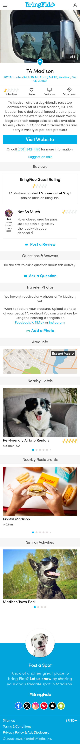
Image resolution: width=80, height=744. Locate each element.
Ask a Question (42, 275)
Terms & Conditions (17, 726)
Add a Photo (42, 330)
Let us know (40, 678)
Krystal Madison (16, 519)
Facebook (22, 322)
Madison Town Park (19, 602)
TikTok (39, 322)
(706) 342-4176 (28, 149)
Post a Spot (40, 665)
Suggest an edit (40, 157)
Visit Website (40, 139)
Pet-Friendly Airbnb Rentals (26, 440)
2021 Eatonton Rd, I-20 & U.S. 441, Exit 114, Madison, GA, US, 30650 (40, 79)
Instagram (57, 322)
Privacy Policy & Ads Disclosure (26, 732)
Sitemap (9, 720)
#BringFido (40, 694)
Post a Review (42, 244)
